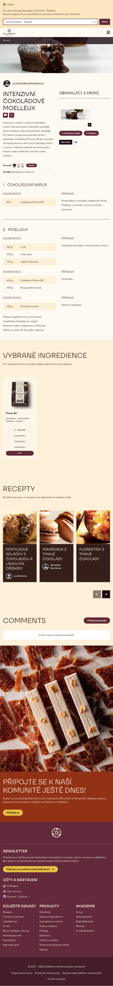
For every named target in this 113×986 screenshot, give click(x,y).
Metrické (65, 142)
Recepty (7, 912)
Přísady (43, 930)
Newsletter (9, 940)
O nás (6, 926)
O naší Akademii (85, 930)
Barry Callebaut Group (16, 930)
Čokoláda (44, 912)
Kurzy (79, 912)
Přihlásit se (13, 812)
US (75, 142)
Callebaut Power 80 (32, 202)
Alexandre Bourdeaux (28, 83)
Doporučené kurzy (22, 972)
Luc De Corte (20, 576)
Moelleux (92, 133)
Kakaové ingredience (51, 916)
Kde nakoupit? (11, 944)
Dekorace (44, 935)
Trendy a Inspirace (13, 916)
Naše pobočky (84, 916)
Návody (80, 926)
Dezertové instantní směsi (54, 944)
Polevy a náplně (48, 926)
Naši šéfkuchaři (85, 921)
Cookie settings (56, 978)
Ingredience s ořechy (51, 921)
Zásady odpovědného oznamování (82, 972)
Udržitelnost (10, 921)
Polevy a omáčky (48, 940)
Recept (6, 40)
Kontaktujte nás (12, 935)
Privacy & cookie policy (47, 972)
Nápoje (43, 949)
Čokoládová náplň (71, 133)
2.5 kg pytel (20, 436)
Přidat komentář (96, 620)
